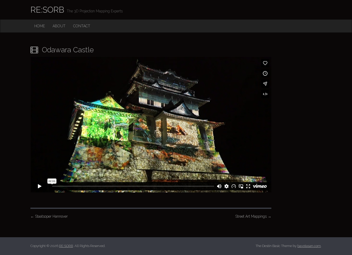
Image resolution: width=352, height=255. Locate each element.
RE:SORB (47, 9)
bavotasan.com (309, 246)
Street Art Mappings (253, 216)
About (59, 26)
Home (39, 26)
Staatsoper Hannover (49, 216)
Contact (81, 26)
